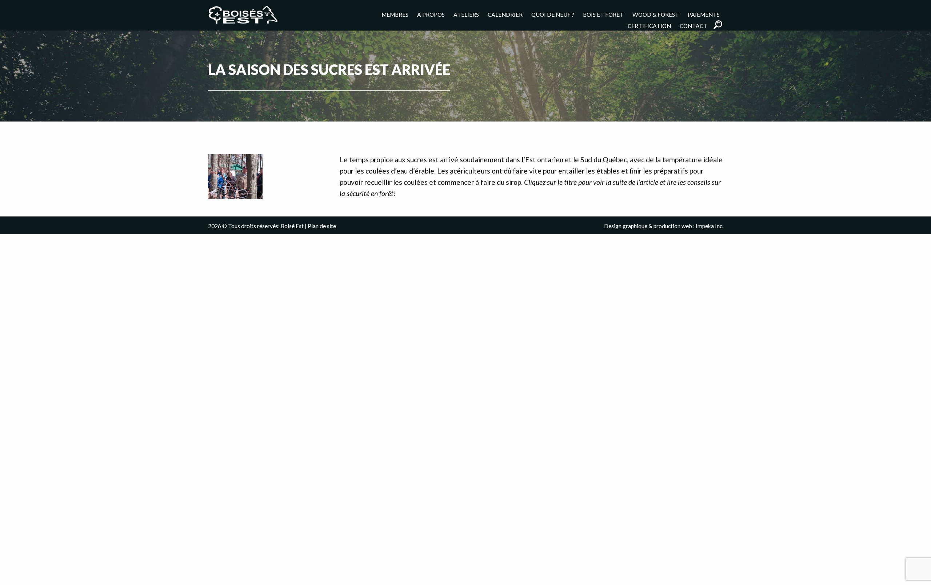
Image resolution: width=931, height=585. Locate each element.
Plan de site (322, 226)
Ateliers (466, 14)
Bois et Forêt (603, 14)
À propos (431, 14)
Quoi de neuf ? (552, 14)
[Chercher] (717, 24)
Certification (649, 26)
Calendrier (505, 14)
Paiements (704, 14)
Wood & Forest (655, 14)
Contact (693, 26)
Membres (394, 14)
